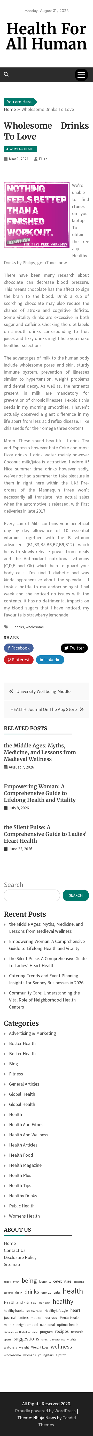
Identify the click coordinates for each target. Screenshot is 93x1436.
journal (10, 1317)
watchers (10, 1347)
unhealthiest (57, 1339)
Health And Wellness (28, 1135)
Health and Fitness (20, 1302)
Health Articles (23, 1145)
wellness (61, 1346)
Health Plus (20, 1175)
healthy (63, 1301)
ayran (16, 1281)
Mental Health (70, 1317)
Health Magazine (25, 1165)
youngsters (45, 1355)
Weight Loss (39, 1347)
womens (29, 1355)
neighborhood (27, 1324)
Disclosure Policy (20, 1257)
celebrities (62, 1281)
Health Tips (20, 1185)
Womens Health (24, 1216)
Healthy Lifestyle (56, 1310)
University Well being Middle (43, 691)
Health (15, 1114)
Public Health (22, 1206)
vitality (71, 1339)
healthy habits (14, 1310)
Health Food (21, 1155)
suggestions (26, 1339)
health (73, 1291)
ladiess (23, 1317)
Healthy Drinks (23, 1196)
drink (18, 1292)
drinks (19, 627)
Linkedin (51, 660)
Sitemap (12, 1264)
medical (36, 1317)
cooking (8, 1292)
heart (75, 1310)
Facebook (20, 648)
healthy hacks (34, 1311)
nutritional (47, 1324)
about (7, 1281)
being (29, 1280)
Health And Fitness (27, 1125)
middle (9, 1324)
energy (46, 1292)
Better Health (22, 1043)
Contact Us (15, 1250)
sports (7, 1339)
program (46, 1332)
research (77, 1332)
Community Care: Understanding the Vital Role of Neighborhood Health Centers (44, 1000)
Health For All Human (46, 37)
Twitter (76, 648)
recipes (62, 1331)
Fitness (16, 1074)
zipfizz (61, 1355)
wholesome (35, 627)
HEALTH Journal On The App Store (43, 709)
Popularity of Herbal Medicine (21, 1332)
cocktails (79, 1281)
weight (24, 1347)
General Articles (24, 1084)
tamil (44, 1339)
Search (13, 884)
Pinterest (20, 660)
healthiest (44, 1303)
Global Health (22, 1094)
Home (10, 1243)
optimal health (67, 1324)
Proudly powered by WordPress (46, 1411)
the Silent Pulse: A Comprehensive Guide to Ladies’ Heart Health (45, 834)
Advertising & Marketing (32, 1033)
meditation (51, 1318)
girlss (56, 1292)
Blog (13, 1064)
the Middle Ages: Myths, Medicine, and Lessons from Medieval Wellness (40, 752)
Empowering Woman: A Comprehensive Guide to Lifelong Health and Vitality (40, 793)
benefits (45, 1281)
